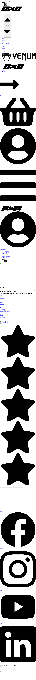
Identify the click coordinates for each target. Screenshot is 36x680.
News (1, 303)
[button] (3, 2)
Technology (2, 301)
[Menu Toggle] (0, 12)
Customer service (2, 317)
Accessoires (3, 48)
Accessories (2, 313)
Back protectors (4, 40)
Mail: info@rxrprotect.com (4, 322)
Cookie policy (2, 305)
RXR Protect (2, 298)
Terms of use (2, 304)
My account (2, 319)
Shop (1, 300)
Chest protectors (4, 38)
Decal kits (1, 314)
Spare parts (3, 51)
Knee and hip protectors (5, 43)
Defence (1, 302)
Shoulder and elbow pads (5, 41)
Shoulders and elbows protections (5, 311)
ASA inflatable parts (5, 49)
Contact (1, 320)
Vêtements (3, 46)
